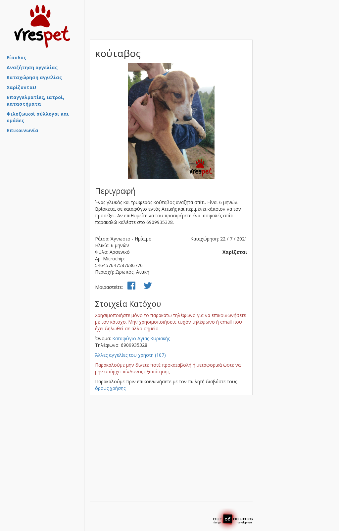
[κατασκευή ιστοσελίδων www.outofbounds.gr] (233, 519)
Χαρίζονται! (21, 87)
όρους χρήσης (110, 388)
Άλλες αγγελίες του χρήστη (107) (130, 355)
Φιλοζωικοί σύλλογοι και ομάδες (38, 117)
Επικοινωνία (22, 130)
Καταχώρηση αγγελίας (34, 77)
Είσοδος (16, 57)
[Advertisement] (40, 172)
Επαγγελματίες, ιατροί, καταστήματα (35, 100)
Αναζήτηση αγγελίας (32, 67)
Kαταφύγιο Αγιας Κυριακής (141, 338)
